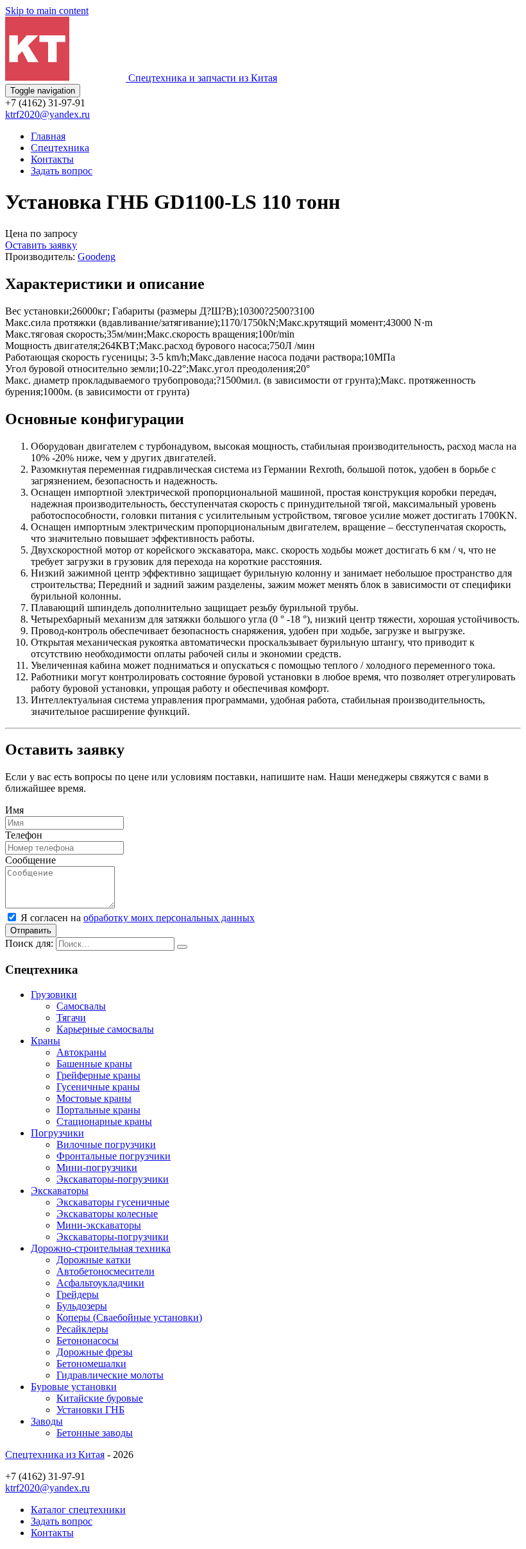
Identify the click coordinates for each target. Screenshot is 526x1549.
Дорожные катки (93, 1259)
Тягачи (71, 1017)
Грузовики (54, 994)
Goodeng (96, 256)
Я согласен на (138, 917)
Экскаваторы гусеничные (112, 1202)
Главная (48, 136)
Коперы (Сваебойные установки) (129, 1317)
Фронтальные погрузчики (113, 1156)
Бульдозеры (81, 1305)
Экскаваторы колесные (107, 1213)
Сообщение (30, 860)
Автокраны (81, 1052)
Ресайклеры (82, 1329)
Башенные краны (94, 1063)
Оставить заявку (41, 245)
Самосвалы (81, 1006)
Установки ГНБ (90, 1409)
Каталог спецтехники (78, 1509)
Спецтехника (60, 147)
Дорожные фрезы (94, 1352)
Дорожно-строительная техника (101, 1248)
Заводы (47, 1421)
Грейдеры (77, 1294)
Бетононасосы (87, 1340)
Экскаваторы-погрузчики (112, 1179)
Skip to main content (47, 10)
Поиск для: (29, 943)
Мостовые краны (94, 1098)
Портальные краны (98, 1109)
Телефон (23, 835)
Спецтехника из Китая (55, 1454)
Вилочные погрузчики (106, 1144)
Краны (45, 1040)
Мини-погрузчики (96, 1167)
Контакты (52, 159)
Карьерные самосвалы (105, 1029)
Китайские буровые (99, 1398)
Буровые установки (74, 1386)
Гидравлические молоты (110, 1375)
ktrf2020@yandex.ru (47, 114)
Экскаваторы (60, 1190)
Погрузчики (57, 1132)
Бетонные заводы (94, 1432)
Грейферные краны (98, 1075)
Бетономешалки (91, 1363)
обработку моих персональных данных (169, 917)
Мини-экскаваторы (98, 1225)
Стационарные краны (104, 1121)
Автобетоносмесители (105, 1271)
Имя (14, 810)
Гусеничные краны (98, 1086)
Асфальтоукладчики (100, 1282)
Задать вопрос (61, 170)
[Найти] (182, 947)
